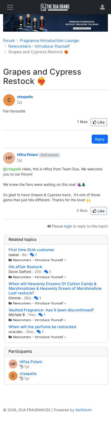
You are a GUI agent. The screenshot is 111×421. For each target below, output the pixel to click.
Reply (100, 139)
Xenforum (83, 410)
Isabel (14, 254)
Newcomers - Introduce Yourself (38, 260)
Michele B (17, 314)
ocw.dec (16, 331)
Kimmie (15, 298)
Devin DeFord (20, 271)
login (68, 226)
